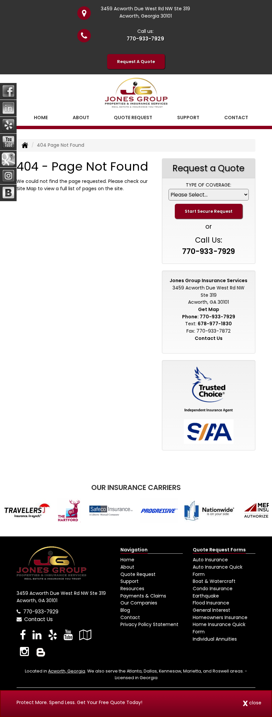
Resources (132, 588)
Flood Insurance (211, 602)
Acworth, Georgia (66, 671)
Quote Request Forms (219, 549)
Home (41, 117)
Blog (125, 610)
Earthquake (206, 596)
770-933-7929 (145, 38)
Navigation (134, 549)
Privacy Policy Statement (149, 624)
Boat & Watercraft (214, 581)
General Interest (211, 610)
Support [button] (188, 117)
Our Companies (138, 602)
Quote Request (138, 574)
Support (129, 581)
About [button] (81, 117)
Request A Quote (136, 61)
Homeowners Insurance (220, 617)
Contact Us (209, 338)
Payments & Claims (143, 596)
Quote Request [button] (133, 117)
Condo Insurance (213, 588)
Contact (236, 117)
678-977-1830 (215, 323)
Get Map (208, 309)
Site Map (26, 188)
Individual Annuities (215, 639)
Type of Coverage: (208, 185)
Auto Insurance (210, 559)
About (127, 567)
